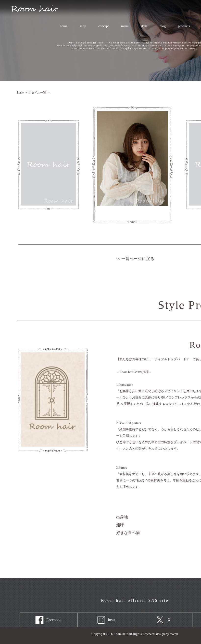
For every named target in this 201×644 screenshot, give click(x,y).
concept (103, 26)
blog (163, 26)
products (184, 26)
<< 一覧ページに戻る (134, 259)
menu (122, 26)
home (63, 26)
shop (83, 26)
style (144, 26)
